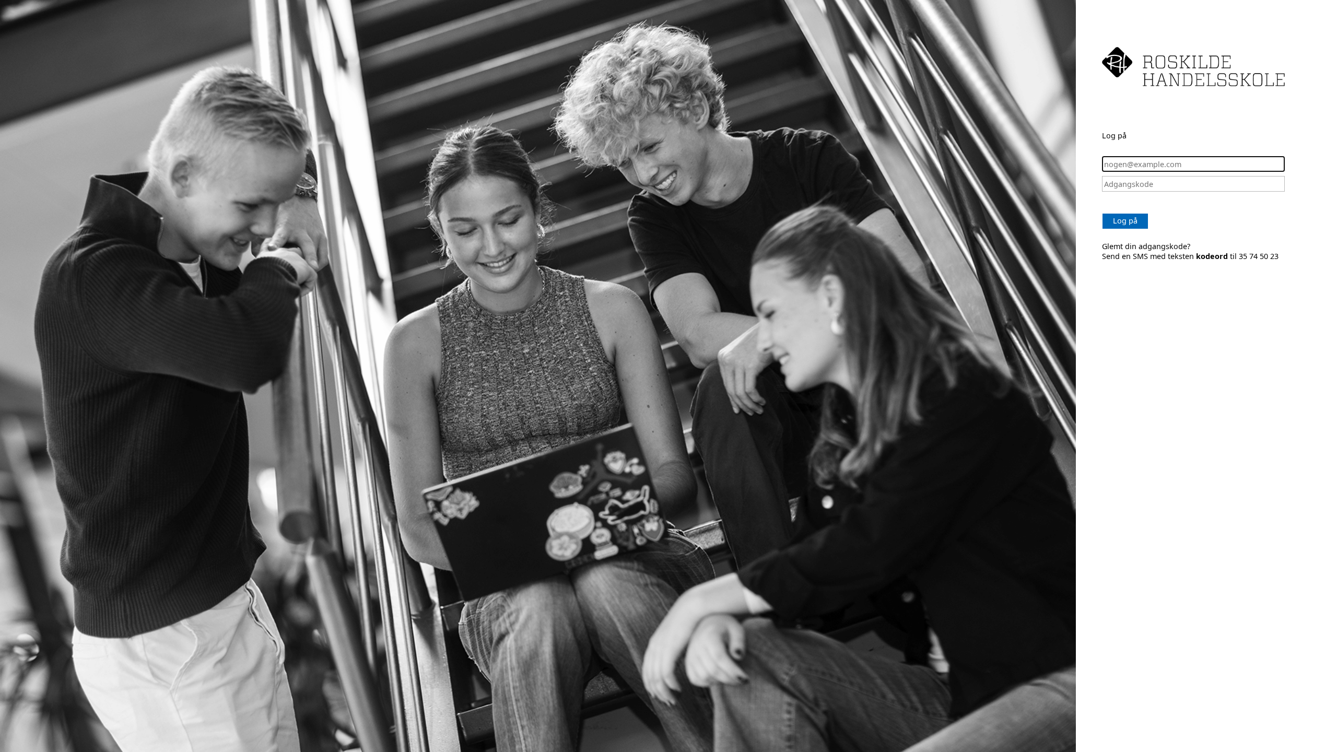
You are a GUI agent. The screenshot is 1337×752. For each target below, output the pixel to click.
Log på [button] (1125, 221)
